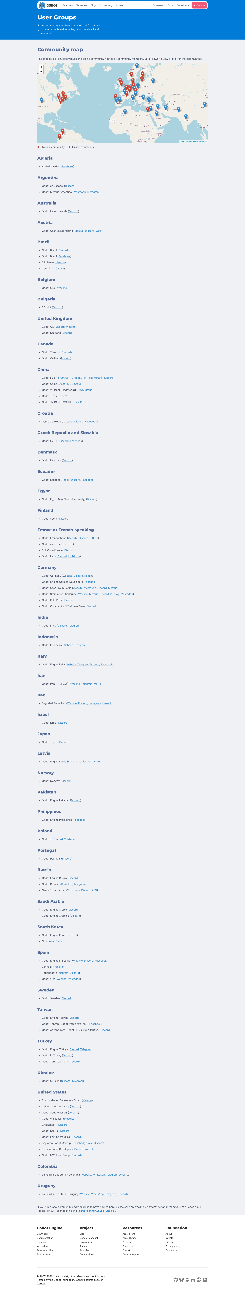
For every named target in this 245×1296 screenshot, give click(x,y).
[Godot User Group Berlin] (133, 85)
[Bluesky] (181, 1280)
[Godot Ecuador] (59, 137)
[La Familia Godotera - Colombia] (62, 131)
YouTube (69, 839)
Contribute (183, 5)
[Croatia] (135, 94)
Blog (93, 5)
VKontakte (66, 884)
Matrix (98, 683)
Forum (62, 396)
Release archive (45, 1250)
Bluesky (114, 594)
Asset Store (128, 1233)
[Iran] (166, 108)
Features (68, 5)
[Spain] (119, 100)
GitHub (94, 538)
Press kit (127, 1242)
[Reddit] (199, 1280)
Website (62, 287)
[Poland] (138, 86)
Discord (69, 185)
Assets (119, 5)
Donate (200, 5)
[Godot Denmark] (133, 81)
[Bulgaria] (143, 97)
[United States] (41, 100)
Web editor (42, 1246)
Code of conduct (89, 1237)
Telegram (74, 625)
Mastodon (90, 587)
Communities (87, 1254)
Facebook (67, 166)
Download (159, 5)
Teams (83, 1246)
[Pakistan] (178, 109)
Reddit (66, 479)
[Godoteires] (115, 97)
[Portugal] (116, 100)
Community (106, 5)
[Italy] (133, 97)
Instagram (93, 191)
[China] (205, 105)
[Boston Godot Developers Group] (65, 97)
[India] (186, 117)
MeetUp (60, 262)
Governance (86, 1242)
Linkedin (107, 703)
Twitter (96, 761)
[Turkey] (149, 100)
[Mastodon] (187, 1280)
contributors (98, 1276)
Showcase (81, 5)
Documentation (45, 1237)
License (169, 1242)
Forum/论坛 (63, 377)
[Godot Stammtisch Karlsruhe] (129, 90)
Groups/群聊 (79, 377)
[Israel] (150, 108)
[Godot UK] (121, 84)
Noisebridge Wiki (82, 1143)
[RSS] (204, 1280)
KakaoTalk (54, 941)
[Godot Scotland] (120, 80)
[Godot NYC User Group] (63, 99)
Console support (131, 1254)
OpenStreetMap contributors (197, 141)
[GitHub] (175, 1280)
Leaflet (182, 141)
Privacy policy (173, 1246)
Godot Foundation (64, 1279)
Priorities (84, 1250)
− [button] (41, 71)
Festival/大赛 (95, 377)
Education (127, 1250)
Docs (170, 5)
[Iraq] (158, 107)
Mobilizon (74, 556)
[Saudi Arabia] (157, 114)
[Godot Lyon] (126, 94)
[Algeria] (125, 112)
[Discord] (193, 1280)
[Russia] (153, 81)
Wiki (98, 230)
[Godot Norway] (131, 75)
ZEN (94, 890)
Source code (43, 1254)
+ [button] (41, 67)
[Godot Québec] (63, 94)
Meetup (79, 230)
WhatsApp (79, 191)
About (168, 1233)
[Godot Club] (126, 87)
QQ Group (75, 383)
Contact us (171, 1250)
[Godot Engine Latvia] (142, 79)
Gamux (60, 268)
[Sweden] (137, 66)
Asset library (129, 1237)
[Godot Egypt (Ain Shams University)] (148, 110)
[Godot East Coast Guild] (60, 101)
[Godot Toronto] (58, 96)
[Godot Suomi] (142, 74)
